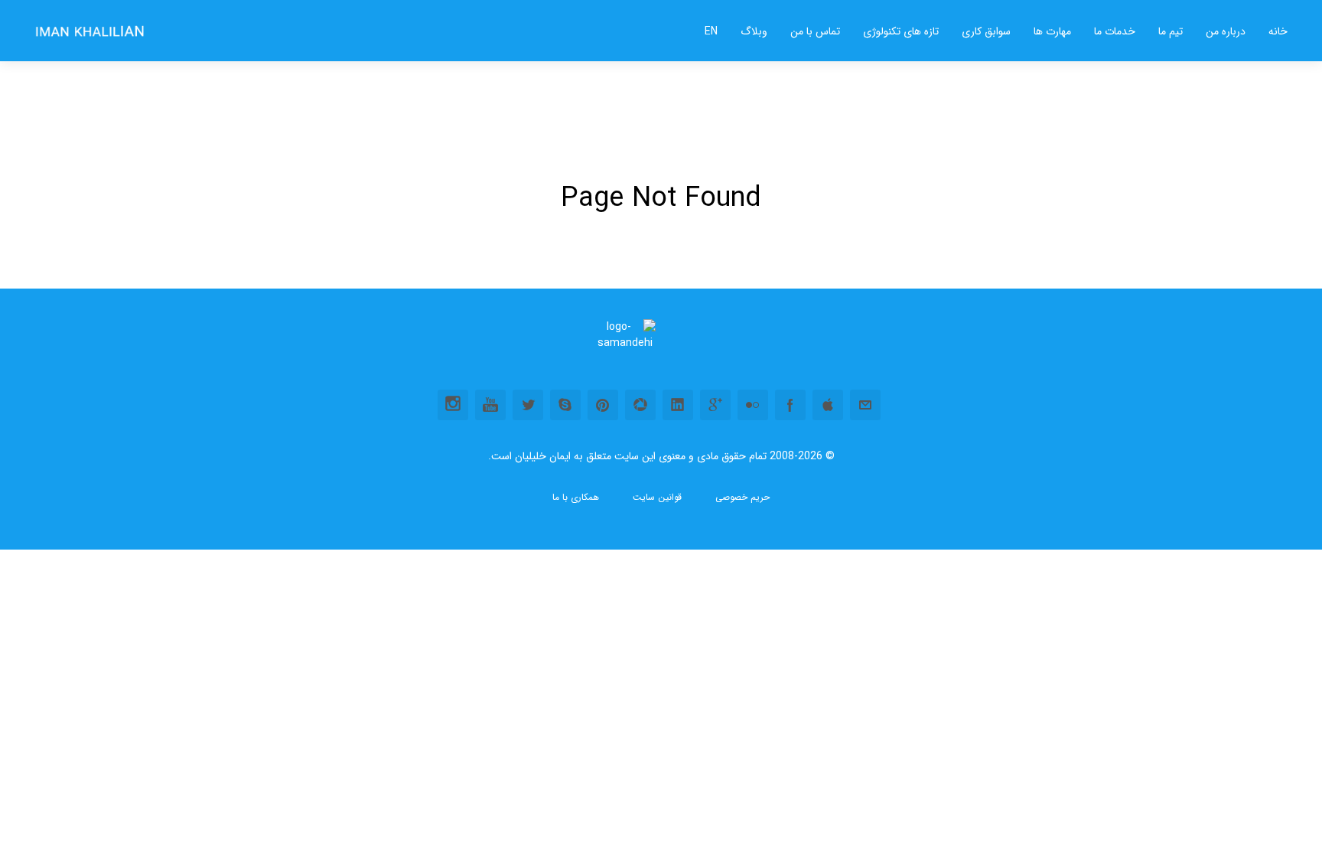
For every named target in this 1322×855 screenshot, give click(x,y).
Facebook (790, 405)
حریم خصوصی (742, 497)
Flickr (753, 405)
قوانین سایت (657, 497)
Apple (827, 405)
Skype (565, 405)
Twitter (528, 405)
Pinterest (603, 405)
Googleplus (715, 405)
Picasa (640, 405)
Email (865, 405)
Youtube (490, 405)
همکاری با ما (575, 497)
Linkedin (678, 405)
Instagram (453, 405)
